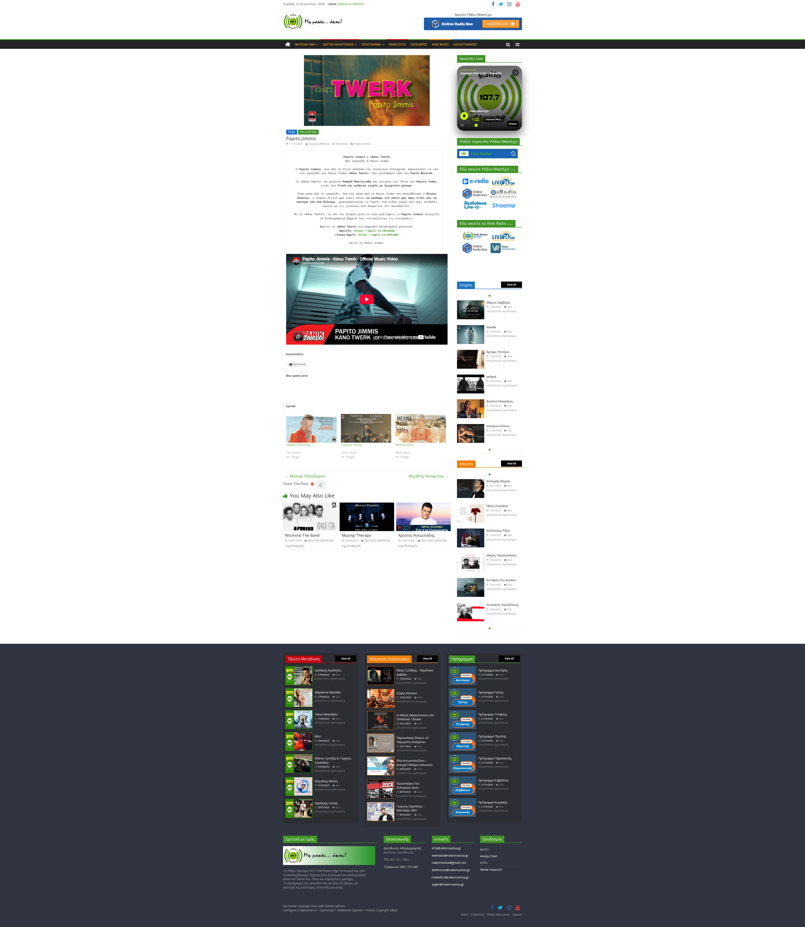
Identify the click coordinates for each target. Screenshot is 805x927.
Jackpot (491, 352)
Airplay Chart (488, 856)
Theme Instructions (498, 914)
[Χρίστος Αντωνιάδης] (423, 505)
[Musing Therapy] (367, 505)
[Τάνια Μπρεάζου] (299, 712)
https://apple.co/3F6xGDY (378, 235)
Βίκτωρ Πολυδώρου (305, 475)
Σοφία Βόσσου (406, 693)
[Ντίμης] (470, 426)
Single (291, 132)
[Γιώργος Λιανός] (366, 428)
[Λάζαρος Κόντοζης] (311, 428)
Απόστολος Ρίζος (498, 506)
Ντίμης (490, 426)
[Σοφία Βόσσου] (380, 691)
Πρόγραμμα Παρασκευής (495, 758)
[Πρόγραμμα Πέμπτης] (462, 734)
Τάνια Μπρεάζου (349, 4)
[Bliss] (299, 734)
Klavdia (491, 302)
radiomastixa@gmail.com (449, 863)
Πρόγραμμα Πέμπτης (492, 736)
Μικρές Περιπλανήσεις (501, 531)
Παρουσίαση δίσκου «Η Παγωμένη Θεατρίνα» (412, 740)
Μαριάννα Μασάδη (328, 692)
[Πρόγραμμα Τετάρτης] (462, 712)
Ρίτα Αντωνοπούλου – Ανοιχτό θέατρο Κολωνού (414, 763)
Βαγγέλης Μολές (326, 781)
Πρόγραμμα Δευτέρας (493, 670)
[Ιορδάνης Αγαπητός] (299, 668)
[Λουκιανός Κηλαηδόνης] (470, 580)
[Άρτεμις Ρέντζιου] (470, 327)
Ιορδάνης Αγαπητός (328, 670)
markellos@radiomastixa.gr (450, 877)
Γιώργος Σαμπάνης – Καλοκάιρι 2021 (410, 808)
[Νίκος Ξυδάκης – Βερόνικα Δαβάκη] (380, 668)
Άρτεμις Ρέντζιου (497, 327)
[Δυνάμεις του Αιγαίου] (470, 555)
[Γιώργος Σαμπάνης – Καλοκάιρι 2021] (380, 804)
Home (464, 914)
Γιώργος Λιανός (351, 445)
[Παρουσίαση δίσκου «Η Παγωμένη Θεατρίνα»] (380, 736)
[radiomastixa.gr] (287, 44)
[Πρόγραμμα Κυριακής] (462, 800)
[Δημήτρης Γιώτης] (299, 801)
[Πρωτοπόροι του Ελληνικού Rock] (380, 781)
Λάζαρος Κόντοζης (298, 445)
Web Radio (440, 44)
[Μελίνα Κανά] (420, 428)
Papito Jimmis (362, 144)
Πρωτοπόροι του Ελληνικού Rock (408, 785)
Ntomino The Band (302, 535)
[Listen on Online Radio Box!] (473, 20)
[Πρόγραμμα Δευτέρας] (462, 668)
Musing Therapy (356, 535)
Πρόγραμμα (371, 44)
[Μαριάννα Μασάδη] (299, 690)
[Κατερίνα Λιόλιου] (470, 401)
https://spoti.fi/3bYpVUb (374, 231)
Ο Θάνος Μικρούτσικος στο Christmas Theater (415, 717)
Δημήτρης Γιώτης (326, 803)
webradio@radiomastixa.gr (450, 855)
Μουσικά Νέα (305, 44)
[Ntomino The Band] (310, 505)
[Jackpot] (470, 352)
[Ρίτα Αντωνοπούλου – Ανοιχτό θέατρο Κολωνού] (380, 758)
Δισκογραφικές (465, 44)
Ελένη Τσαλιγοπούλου (502, 605)
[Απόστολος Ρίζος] (470, 506)
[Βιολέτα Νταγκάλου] (470, 377)
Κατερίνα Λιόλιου (498, 401)
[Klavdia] (470, 303)
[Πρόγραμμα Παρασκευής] (462, 756)
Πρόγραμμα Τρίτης (490, 692)
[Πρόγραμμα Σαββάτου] (462, 778)
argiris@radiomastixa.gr (448, 884)
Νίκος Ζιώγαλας (497, 481)
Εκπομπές (419, 44)
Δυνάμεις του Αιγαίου (501, 555)
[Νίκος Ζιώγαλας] (470, 481)
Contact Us (477, 914)
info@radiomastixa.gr (446, 848)
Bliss (318, 736)
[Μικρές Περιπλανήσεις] (470, 531)
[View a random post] (517, 44)
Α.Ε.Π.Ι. (484, 849)
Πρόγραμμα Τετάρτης (492, 714)
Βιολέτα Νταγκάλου (500, 377)
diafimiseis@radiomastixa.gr (451, 870)
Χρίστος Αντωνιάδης (416, 535)
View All (511, 284)
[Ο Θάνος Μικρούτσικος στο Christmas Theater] (380, 713)
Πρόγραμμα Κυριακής (492, 802)
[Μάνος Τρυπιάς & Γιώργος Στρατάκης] (299, 756)
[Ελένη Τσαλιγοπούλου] (470, 605)
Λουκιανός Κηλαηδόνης (502, 580)
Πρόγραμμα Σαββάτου (493, 780)
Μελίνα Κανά (404, 445)
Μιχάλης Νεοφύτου (429, 475)
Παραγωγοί (397, 44)
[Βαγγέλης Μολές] (299, 779)
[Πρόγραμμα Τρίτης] (462, 690)
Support (517, 914)
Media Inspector (491, 869)
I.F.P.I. (484, 863)
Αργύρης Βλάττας (319, 144)
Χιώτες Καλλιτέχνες (338, 44)
